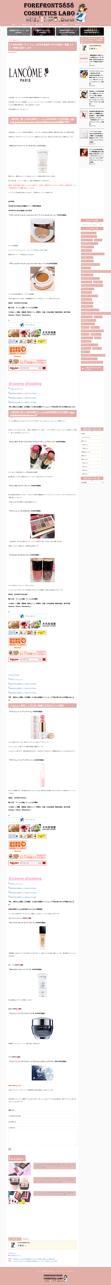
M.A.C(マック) (98, 317)
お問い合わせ (71, 1271)
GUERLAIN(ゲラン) (86, 292)
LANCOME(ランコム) (15, 1255)
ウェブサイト (12, 1122)
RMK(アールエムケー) (87, 337)
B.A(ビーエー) (98, 240)
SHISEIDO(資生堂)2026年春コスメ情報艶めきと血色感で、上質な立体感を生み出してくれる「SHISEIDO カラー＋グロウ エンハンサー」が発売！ (96, 118)
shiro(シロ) (97, 337)
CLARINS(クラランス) (87, 257)
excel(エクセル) (98, 282)
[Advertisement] (42, 1219)
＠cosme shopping (25, 383)
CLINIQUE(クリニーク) (87, 261)
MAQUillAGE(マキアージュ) (88, 320)
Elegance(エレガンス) (87, 275)
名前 (11, 1110)
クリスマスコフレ (52, 24)
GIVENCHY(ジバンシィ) (87, 289)
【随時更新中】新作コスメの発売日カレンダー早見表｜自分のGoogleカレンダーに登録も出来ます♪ (96, 59)
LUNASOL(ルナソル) (87, 317)
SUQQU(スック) (97, 348)
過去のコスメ (78, 24)
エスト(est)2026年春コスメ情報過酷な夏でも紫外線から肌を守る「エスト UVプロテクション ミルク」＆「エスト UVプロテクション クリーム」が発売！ (96, 156)
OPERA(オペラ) (95, 327)
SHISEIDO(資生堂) (86, 341)
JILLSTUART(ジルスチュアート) (89, 296)
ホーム (38, 1271)
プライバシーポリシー (61, 1271)
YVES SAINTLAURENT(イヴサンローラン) (92, 362)
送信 (10, 1149)
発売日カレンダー (26, 24)
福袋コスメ (65, 24)
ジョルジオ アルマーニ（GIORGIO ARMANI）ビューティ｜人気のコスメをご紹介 (35, 1261)
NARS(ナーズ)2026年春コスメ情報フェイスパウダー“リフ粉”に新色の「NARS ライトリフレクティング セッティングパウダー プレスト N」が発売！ (96, 97)
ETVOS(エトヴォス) (86, 282)
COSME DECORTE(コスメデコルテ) (90, 264)
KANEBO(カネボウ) (86, 299)
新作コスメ (38, 24)
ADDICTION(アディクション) (89, 233)
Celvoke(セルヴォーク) (87, 247)
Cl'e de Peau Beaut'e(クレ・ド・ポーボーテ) (93, 254)
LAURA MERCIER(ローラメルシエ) (90, 310)
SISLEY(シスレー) (86, 348)
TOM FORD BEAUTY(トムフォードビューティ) (93, 355)
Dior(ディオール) (86, 268)
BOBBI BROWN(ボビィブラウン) (89, 243)
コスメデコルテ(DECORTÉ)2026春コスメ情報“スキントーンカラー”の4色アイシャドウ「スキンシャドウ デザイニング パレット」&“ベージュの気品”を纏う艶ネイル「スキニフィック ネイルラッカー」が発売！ (55, 1180)
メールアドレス (14, 1116)
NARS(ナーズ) (85, 327)
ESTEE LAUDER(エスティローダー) (90, 278)
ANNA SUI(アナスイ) (87, 240)
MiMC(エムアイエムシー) (88, 324)
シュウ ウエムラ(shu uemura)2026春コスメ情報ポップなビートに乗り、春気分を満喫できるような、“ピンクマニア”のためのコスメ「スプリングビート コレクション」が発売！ (54, 1166)
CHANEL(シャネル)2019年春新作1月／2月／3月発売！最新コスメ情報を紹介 (34, 1259)
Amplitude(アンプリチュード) (89, 236)
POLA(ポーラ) (85, 334)
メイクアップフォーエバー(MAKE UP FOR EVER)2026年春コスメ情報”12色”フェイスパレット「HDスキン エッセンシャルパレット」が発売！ (96, 77)
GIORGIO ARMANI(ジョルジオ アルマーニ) (92, 285)
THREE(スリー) (85, 351)
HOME (13, 24)
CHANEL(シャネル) (86, 250)
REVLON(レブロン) (96, 334)
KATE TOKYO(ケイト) (87, 303)
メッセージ (11, 1127)
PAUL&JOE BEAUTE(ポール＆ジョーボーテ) (92, 330)
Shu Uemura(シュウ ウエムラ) (89, 344)
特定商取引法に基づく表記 (48, 1271)
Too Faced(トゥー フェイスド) (89, 358)
